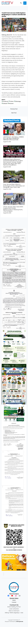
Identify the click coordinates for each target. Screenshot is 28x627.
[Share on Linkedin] (4, 103)
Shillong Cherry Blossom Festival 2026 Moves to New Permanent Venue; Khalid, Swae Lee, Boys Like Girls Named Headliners (13, 162)
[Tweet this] (11, 101)
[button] (21, 3)
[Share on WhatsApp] (17, 101)
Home (14, 600)
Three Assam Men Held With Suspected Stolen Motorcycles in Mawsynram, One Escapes (13, 209)
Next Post (13, 113)
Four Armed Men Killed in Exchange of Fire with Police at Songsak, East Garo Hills (14, 185)
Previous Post (14, 109)
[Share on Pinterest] (10, 103)
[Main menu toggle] (25, 3)
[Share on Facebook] (5, 101)
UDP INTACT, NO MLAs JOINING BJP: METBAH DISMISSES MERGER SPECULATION (13, 138)
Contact (14, 602)
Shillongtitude (19, 621)
